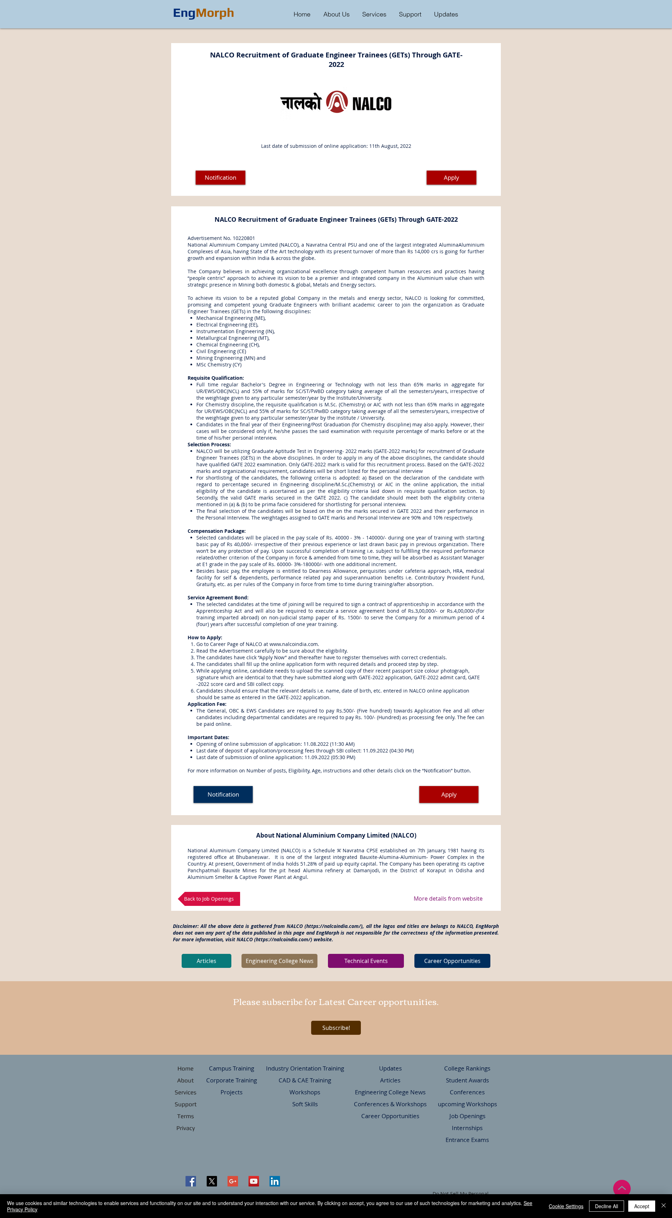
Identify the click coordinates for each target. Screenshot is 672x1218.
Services (185, 1092)
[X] (211, 1181)
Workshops (304, 1092)
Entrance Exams (467, 1140)
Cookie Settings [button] (566, 1206)
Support (186, 1104)
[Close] (663, 1206)
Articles (390, 1080)
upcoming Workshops (467, 1104)
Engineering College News (390, 1092)
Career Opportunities (390, 1116)
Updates (390, 1068)
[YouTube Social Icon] (253, 1181)
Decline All (606, 1206)
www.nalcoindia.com (294, 644)
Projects (231, 1092)
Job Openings (467, 1116)
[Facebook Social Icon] (191, 1181)
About (185, 1080)
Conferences (467, 1092)
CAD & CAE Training (305, 1080)
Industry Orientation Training (305, 1068)
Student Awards (467, 1080)
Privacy (185, 1127)
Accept (641, 1206)
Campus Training (231, 1068)
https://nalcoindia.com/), (335, 926)
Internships (467, 1128)
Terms (185, 1116)
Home (185, 1068)
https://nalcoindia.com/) (284, 939)
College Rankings (467, 1068)
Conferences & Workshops (390, 1104)
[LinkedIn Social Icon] (275, 1181)
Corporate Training (231, 1080)
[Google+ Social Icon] (232, 1181)
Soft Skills (305, 1104)
